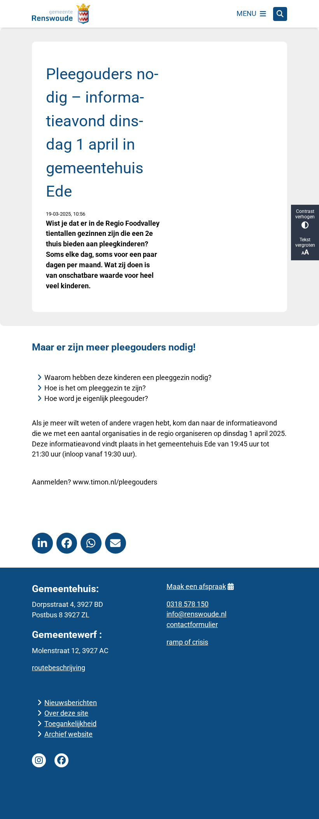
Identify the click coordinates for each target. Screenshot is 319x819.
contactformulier (192, 624)
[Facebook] (61, 760)
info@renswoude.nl (196, 614)
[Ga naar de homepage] (61, 13)
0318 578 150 (188, 604)
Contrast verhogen (305, 214)
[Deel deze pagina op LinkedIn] (42, 543)
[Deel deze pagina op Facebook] (66, 543)
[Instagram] (39, 760)
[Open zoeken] (280, 14)
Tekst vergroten (305, 242)
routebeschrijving (58, 668)
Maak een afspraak (196, 586)
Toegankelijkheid (70, 724)
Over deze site (66, 713)
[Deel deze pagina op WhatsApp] (91, 543)
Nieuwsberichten (70, 703)
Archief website (68, 734)
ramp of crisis (187, 642)
